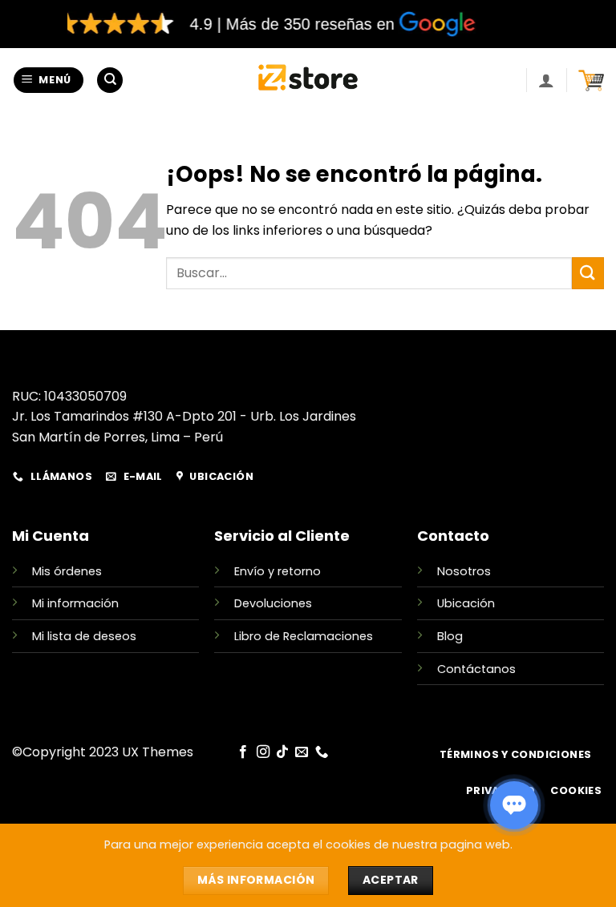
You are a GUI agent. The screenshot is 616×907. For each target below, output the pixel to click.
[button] (49, 80)
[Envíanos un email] (301, 752)
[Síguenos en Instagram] (262, 752)
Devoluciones (273, 603)
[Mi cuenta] (546, 80)
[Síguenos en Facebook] (243, 752)
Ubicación (466, 603)
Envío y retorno (277, 571)
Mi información (75, 603)
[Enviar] (588, 272)
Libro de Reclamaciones (303, 636)
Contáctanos (476, 669)
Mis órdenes (67, 571)
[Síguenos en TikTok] (282, 752)
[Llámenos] (321, 752)
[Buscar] (110, 80)
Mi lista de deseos (84, 636)
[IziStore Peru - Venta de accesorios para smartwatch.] (308, 80)
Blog (450, 636)
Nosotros (464, 571)
